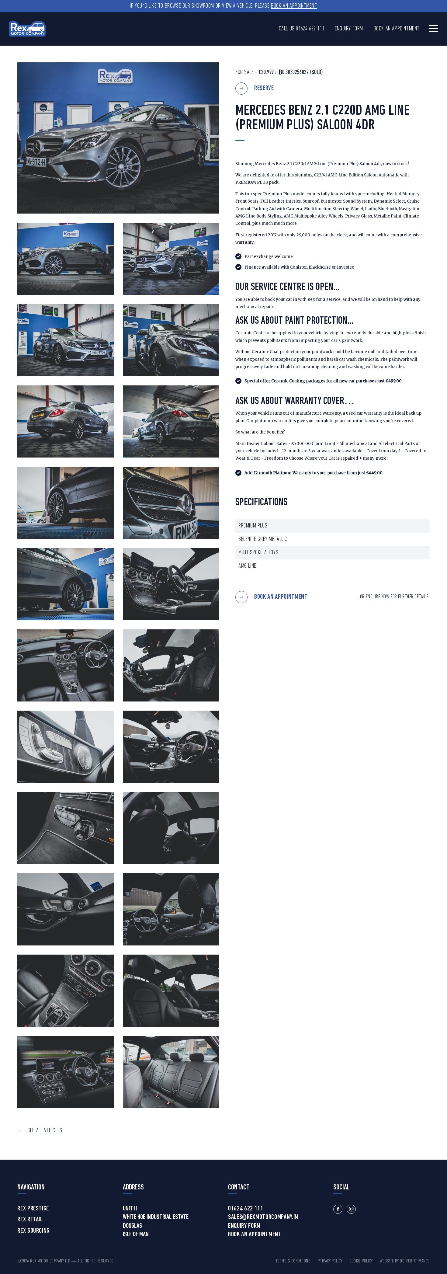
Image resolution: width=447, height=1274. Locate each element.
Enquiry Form (349, 29)
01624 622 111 (310, 29)
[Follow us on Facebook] (337, 1209)
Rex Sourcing (33, 1231)
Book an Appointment (294, 6)
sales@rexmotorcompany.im (263, 1217)
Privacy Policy (330, 1261)
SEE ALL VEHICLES (44, 1131)
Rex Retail (30, 1220)
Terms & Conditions (293, 1261)
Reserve (264, 88)
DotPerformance (415, 1261)
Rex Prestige (33, 1209)
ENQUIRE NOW (378, 597)
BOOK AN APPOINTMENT (281, 597)
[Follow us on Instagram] (351, 1209)
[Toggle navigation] (433, 28)
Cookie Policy (360, 1261)
